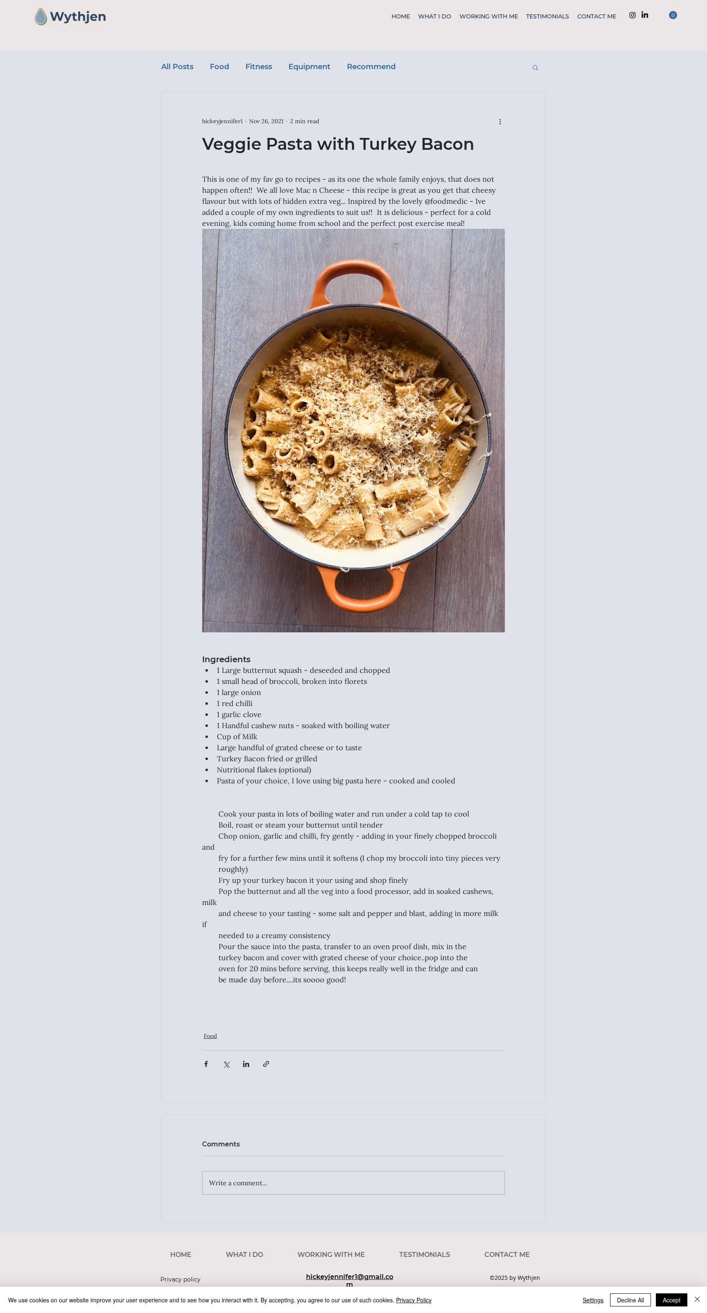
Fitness (258, 66)
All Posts (177, 66)
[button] (673, 15)
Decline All (630, 1300)
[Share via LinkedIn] (246, 1064)
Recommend (371, 66)
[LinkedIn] (645, 15)
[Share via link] (266, 1064)
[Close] (697, 1299)
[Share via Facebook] (206, 1064)
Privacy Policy (414, 1300)
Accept (671, 1300)
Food (219, 66)
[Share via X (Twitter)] (226, 1064)
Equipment (309, 66)
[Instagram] (632, 15)
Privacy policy (180, 1279)
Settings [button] (593, 1300)
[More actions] (500, 121)
